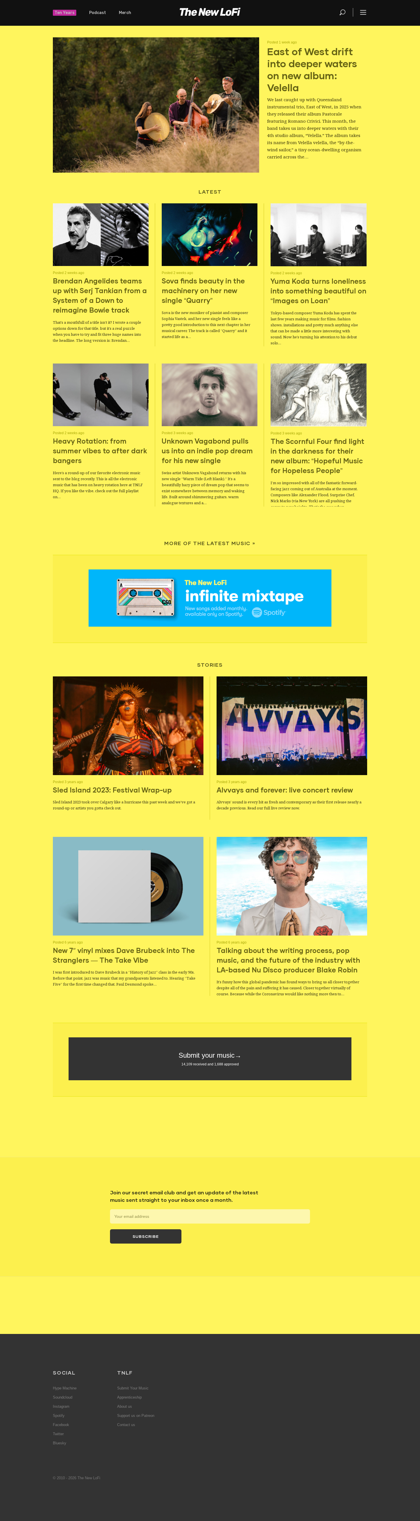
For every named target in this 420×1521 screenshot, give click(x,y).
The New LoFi (210, 13)
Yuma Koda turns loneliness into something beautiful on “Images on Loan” (318, 291)
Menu (363, 12)
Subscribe (146, 1236)
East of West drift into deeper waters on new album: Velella (312, 69)
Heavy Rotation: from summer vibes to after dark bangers (100, 450)
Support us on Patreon (135, 1415)
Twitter (58, 1434)
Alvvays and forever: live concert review (285, 790)
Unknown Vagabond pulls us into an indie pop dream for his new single (207, 450)
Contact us (126, 1425)
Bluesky (59, 1443)
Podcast (97, 12)
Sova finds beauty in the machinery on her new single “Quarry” (203, 290)
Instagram (61, 1406)
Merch (125, 12)
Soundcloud (62, 1397)
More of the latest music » (210, 543)
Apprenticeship (129, 1397)
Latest (210, 191)
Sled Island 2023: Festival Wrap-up (112, 790)
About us (124, 1406)
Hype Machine (65, 1388)
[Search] (346, 12)
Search (343, 12)
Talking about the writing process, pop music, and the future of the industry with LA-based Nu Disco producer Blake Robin (288, 960)
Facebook (61, 1425)
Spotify (59, 1415)
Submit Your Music (133, 1388)
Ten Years (65, 12)
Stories (210, 665)
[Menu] (360, 12)
